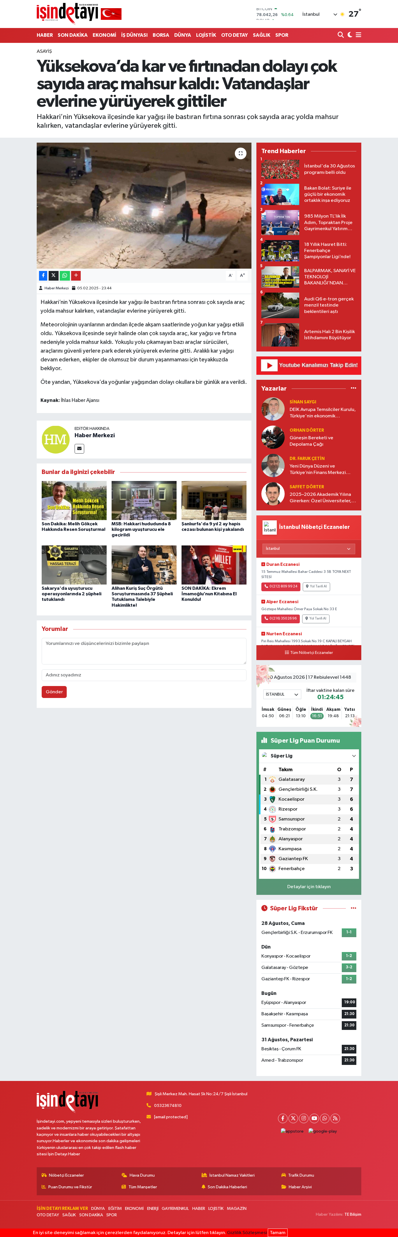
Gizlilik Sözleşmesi (247, 1232)
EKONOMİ (104, 35)
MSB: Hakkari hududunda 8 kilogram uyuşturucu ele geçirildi (141, 529)
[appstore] (292, 1131)
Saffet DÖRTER (307, 487)
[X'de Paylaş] (54, 276)
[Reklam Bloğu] (308, 365)
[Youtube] (314, 1118)
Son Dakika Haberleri (227, 1187)
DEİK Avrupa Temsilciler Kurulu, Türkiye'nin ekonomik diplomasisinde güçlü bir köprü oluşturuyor (323, 413)
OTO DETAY (234, 35)
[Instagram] (304, 1118)
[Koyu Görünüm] (349, 35)
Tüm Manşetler (142, 1187)
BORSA (161, 35)
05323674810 (168, 1105)
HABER (45, 35)
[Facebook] (283, 1118)
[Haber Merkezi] (56, 439)
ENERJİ (153, 1208)
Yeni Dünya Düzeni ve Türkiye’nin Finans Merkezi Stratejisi (318, 470)
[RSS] (335, 1118)
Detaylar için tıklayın (309, 886)
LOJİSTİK (206, 35)
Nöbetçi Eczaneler (66, 1175)
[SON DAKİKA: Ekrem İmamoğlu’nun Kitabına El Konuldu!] (214, 564)
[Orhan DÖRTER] (273, 437)
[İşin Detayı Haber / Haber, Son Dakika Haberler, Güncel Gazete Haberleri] (79, 14)
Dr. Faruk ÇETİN (307, 458)
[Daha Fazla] (76, 276)
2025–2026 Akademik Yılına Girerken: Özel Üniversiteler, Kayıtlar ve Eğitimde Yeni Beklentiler (320, 498)
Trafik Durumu (301, 1175)
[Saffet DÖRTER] (273, 493)
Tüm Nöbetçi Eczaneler (311, 653)
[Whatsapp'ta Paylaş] (65, 276)
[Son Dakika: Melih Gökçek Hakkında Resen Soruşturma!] (74, 500)
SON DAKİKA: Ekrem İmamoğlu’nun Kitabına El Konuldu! (209, 594)
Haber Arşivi (300, 1187)
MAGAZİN (236, 1208)
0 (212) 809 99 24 (283, 586)
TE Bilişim (352, 1214)
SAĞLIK (261, 35)
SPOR (281, 35)
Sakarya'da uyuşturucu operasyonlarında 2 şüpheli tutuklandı (71, 594)
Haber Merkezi (57, 288)
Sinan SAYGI (303, 402)
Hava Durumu (142, 1175)
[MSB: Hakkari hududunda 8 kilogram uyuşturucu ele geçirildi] (144, 500)
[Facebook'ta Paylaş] (43, 276)
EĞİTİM (115, 1208)
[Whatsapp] (325, 1118)
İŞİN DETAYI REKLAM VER (62, 1208)
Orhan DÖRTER (307, 430)
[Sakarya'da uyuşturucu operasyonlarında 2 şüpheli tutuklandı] (74, 564)
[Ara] (341, 35)
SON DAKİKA (73, 35)
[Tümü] (353, 388)
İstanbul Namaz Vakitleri (232, 1175)
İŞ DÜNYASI (134, 35)
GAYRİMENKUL (175, 1208)
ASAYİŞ (44, 51)
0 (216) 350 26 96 (283, 618)
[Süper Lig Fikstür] (353, 908)
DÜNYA (182, 35)
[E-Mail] (79, 449)
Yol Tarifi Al (318, 586)
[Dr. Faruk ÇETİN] (273, 465)
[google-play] (322, 1131)
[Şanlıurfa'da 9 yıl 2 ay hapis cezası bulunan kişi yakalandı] (214, 500)
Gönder (54, 692)
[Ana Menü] (357, 35)
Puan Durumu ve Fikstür (70, 1187)
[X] (293, 1118)
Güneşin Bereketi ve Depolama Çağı (311, 441)
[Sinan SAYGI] (273, 408)
